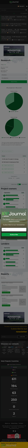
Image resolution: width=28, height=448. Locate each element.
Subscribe (14, 234)
